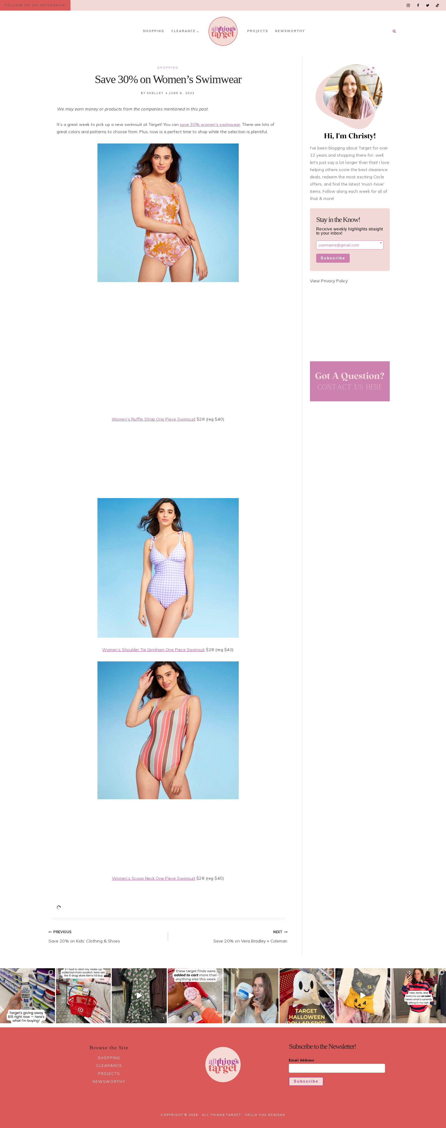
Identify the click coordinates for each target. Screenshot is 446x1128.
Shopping (153, 31)
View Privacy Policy (329, 280)
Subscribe (333, 258)
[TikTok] (437, 5)
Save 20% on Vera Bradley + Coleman (250, 936)
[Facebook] (418, 5)
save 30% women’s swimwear (210, 124)
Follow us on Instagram (35, 5)
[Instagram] (408, 5)
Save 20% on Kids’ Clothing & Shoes (84, 936)
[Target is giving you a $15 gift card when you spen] (27, 995)
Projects (257, 31)
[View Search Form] (394, 31)
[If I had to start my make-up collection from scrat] (83, 995)
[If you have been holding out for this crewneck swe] (362, 995)
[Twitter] (427, 5)
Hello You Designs (265, 1115)
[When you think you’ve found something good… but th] (139, 995)
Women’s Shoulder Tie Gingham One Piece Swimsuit (153, 649)
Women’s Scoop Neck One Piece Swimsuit (153, 878)
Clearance (109, 1065)
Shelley (155, 93)
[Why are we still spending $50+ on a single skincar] (251, 995)
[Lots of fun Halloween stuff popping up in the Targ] (307, 995)
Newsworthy (290, 31)
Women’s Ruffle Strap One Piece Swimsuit (154, 419)
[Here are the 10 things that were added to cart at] (195, 995)
